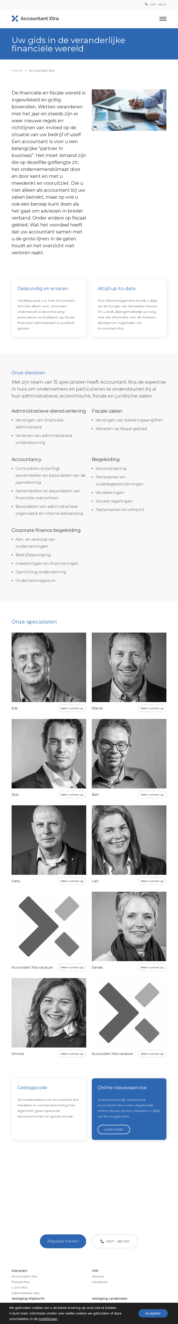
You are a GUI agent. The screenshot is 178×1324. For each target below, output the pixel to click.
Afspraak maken (63, 1241)
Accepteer (153, 1313)
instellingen (48, 1319)
